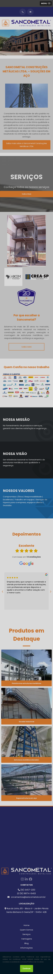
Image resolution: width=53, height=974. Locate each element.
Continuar (26, 968)
